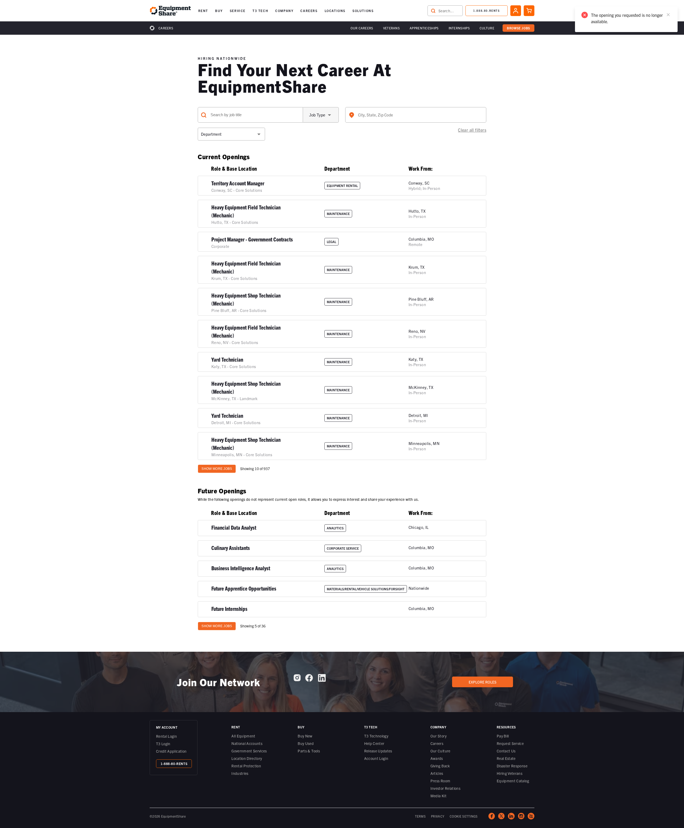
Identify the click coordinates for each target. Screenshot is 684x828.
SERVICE (238, 11)
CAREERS (308, 11)
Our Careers (362, 28)
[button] (203, 10)
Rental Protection (246, 765)
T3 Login (163, 743)
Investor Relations (445, 788)
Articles (436, 773)
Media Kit (438, 795)
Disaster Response (512, 765)
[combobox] (415, 115)
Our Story (438, 735)
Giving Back (440, 765)
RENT (203, 11)
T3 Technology (376, 735)
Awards (436, 758)
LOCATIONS (335, 11)
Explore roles (482, 681)
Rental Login (166, 736)
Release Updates (378, 750)
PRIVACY (437, 816)
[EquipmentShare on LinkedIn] (322, 680)
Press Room (440, 780)
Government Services (249, 750)
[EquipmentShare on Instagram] (297, 680)
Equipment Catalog (513, 780)
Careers (165, 28)
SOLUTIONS (363, 11)
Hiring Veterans (509, 773)
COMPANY (284, 11)
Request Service (510, 743)
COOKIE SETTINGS (464, 816)
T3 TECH (260, 11)
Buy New (305, 735)
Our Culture (440, 750)
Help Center (374, 743)
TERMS (420, 816)
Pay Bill (503, 735)
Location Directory (246, 758)
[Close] (668, 15)
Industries (239, 773)
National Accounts (246, 743)
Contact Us (506, 750)
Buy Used (306, 743)
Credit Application (171, 751)
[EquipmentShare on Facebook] (309, 679)
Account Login (376, 758)
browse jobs (518, 28)
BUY (219, 11)
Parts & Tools (309, 750)
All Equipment (243, 735)
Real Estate (506, 758)
